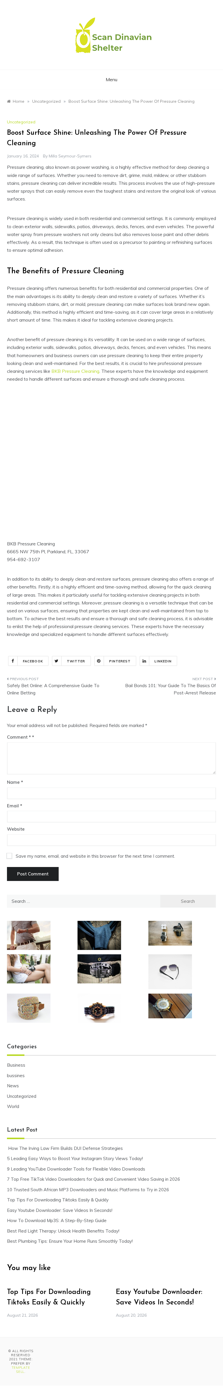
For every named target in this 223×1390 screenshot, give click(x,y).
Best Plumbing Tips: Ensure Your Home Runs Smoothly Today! (70, 1241)
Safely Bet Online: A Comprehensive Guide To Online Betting (53, 689)
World (13, 1106)
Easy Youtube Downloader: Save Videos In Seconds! (59, 1210)
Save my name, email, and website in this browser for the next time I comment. (95, 856)
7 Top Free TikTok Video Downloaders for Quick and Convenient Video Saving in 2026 (93, 1179)
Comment (19, 737)
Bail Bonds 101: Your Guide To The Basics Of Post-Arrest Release (170, 689)
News (13, 1085)
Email (14, 806)
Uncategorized (21, 122)
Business (16, 1065)
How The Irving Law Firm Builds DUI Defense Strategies (65, 1148)
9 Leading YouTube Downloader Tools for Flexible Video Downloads (76, 1169)
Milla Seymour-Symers (70, 156)
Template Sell (21, 1370)
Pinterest (120, 661)
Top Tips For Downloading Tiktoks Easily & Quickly (58, 1200)
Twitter (76, 661)
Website (16, 829)
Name (15, 782)
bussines (16, 1075)
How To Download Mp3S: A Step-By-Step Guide (57, 1220)
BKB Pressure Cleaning (75, 371)
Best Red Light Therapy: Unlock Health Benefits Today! (63, 1231)
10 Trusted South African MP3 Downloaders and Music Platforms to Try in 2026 (88, 1189)
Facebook (33, 661)
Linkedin (163, 661)
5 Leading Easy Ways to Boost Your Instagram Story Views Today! (75, 1158)
